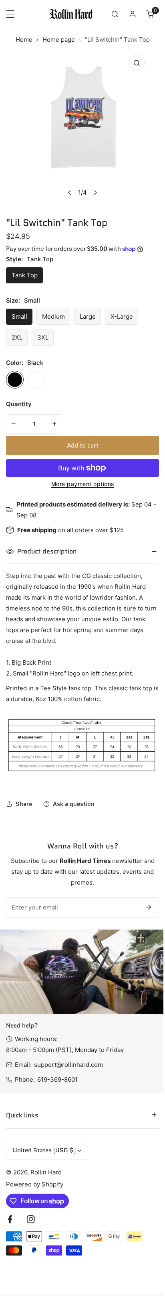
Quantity (19, 404)
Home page (58, 39)
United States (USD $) (44, 1143)
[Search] (115, 14)
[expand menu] (10, 14)
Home (24, 39)
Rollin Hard (46, 1165)
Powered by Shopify (34, 1177)
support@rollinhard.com (68, 1064)
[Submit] (148, 907)
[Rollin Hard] (71, 14)
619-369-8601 (57, 1079)
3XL (42, 337)
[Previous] (70, 193)
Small (19, 316)
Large (88, 316)
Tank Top (25, 275)
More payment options (82, 483)
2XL (17, 337)
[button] (150, 14)
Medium (53, 316)
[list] (82, 126)
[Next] (95, 193)
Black (15, 380)
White (36, 380)
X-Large (122, 316)
